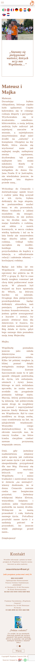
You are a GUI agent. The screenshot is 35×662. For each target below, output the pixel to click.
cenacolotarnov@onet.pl (17, 569)
